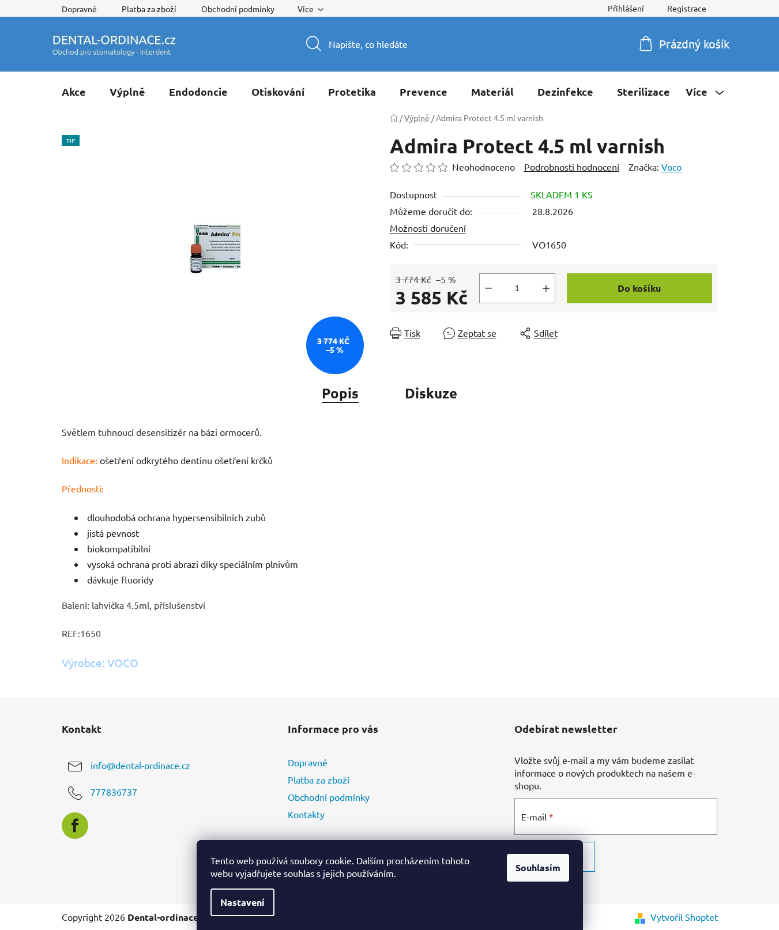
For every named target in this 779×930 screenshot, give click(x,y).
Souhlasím (537, 867)
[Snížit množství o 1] (488, 288)
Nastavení (242, 902)
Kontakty (306, 814)
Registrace (686, 8)
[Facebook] (75, 825)
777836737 (114, 791)
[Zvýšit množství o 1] (546, 288)
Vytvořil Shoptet (684, 917)
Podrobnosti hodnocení (571, 166)
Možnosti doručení (428, 228)
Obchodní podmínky (237, 8)
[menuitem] (73, 91)
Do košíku (639, 288)
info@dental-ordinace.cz (140, 765)
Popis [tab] (340, 393)
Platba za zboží (149, 8)
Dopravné (79, 8)
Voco (671, 166)
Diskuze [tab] (431, 393)
